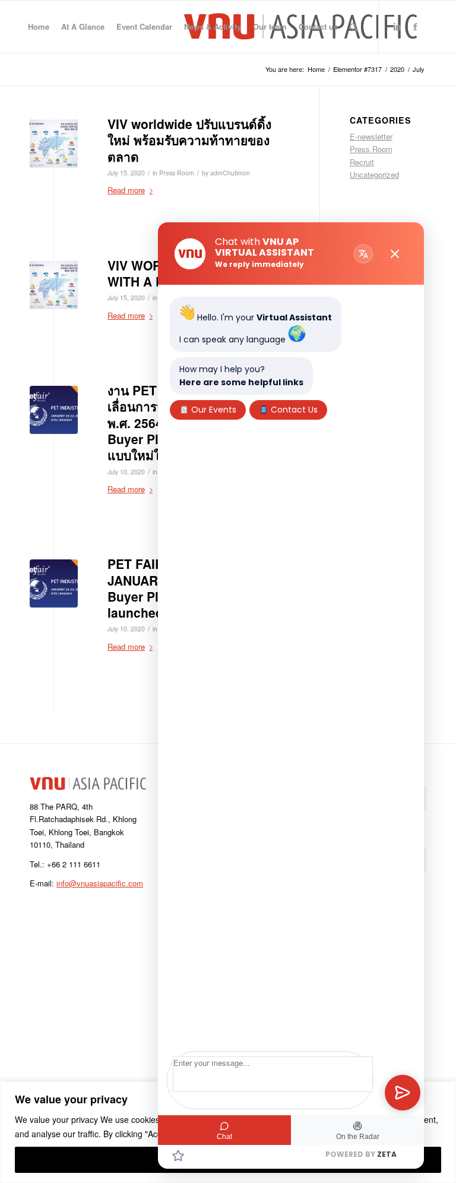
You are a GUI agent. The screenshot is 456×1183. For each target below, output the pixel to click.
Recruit (362, 162)
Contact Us (293, 410)
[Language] (363, 253)
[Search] (353, 27)
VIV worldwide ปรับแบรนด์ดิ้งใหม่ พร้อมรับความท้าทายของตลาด (189, 140)
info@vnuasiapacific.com (99, 883)
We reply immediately (259, 264)
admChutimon (230, 172)
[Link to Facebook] (415, 26)
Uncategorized (374, 174)
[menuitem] (38, 27)
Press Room (176, 172)
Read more (126, 190)
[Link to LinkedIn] (397, 26)
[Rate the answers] (178, 1156)
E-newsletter (371, 136)
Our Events (212, 410)
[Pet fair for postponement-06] (54, 410)
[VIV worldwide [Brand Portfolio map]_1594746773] (54, 143)
